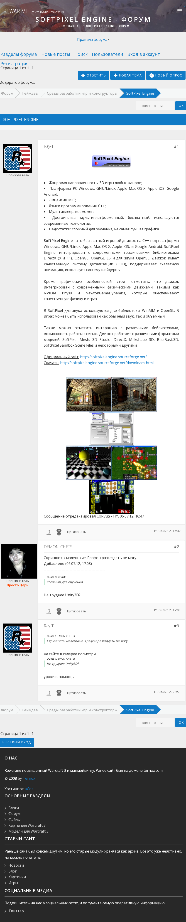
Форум (14, 813)
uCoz (29, 788)
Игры (13, 882)
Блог (12, 871)
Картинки (17, 876)
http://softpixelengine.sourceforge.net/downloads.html (107, 362)
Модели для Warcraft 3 (28, 831)
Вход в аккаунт (143, 54)
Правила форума (92, 39)
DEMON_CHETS (58, 546)
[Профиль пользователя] (48, 532)
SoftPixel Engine (140, 93)
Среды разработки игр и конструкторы (82, 93)
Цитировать (76, 532)
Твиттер (16, 910)
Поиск (81, 54)
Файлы (14, 819)
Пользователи (107, 54)
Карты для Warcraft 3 (27, 825)
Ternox (29, 778)
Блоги (13, 807)
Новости (16, 865)
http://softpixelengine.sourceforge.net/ (113, 356)
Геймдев (30, 93)
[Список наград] (58, 532)
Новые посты (55, 54)
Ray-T (49, 146)
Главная (73, 26)
